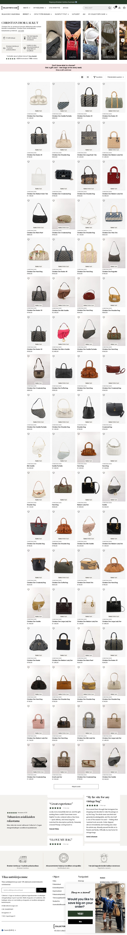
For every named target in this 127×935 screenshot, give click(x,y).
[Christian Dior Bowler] (38, 641)
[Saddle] (113, 486)
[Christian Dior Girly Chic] (113, 214)
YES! (80, 914)
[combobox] (97, 7)
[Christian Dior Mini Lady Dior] (88, 719)
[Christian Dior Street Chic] (88, 564)
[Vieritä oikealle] (123, 40)
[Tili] (119, 8)
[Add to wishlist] (28, 84)
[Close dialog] (122, 886)
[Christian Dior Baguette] (113, 252)
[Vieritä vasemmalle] (50, 40)
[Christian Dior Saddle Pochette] (63, 97)
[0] (115, 8)
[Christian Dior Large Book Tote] (88, 136)
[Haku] (109, 8)
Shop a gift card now (63, 70)
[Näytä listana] (87, 77)
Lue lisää (21, 31)
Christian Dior (31, 114)
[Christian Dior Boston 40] (63, 252)
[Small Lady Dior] (63, 758)
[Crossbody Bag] (113, 408)
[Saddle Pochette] (63, 447)
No (80, 921)
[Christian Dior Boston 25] (88, 97)
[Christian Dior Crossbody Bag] (63, 175)
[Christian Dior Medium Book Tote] (38, 175)
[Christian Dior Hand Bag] (38, 97)
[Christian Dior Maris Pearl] (38, 214)
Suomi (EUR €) (9, 930)
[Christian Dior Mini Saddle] (63, 291)
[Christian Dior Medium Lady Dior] (113, 136)
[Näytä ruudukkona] (82, 77)
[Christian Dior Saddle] (38, 602)
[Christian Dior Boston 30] (38, 291)
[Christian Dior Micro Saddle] (63, 330)
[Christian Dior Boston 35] (113, 97)
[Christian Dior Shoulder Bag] (63, 136)
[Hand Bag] (88, 447)
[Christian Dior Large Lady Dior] (63, 602)
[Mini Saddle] (38, 447)
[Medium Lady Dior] (88, 486)
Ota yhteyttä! (33, 56)
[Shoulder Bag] (88, 408)
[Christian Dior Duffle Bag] (63, 369)
